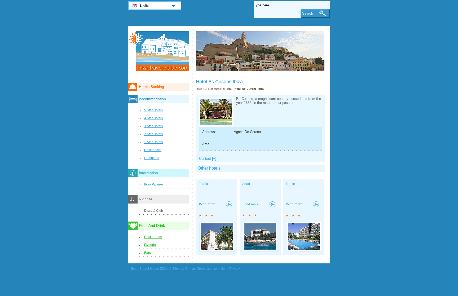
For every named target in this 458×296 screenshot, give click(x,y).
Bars (147, 253)
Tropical (291, 184)
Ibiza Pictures (154, 184)
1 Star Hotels (153, 142)
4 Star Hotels (153, 118)
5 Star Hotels (153, 110)
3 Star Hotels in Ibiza (218, 88)
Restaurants (153, 237)
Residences (152, 150)
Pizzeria (150, 245)
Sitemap (178, 269)
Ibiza (199, 88)
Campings (151, 158)
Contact (190, 269)
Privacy (234, 269)
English (144, 5)
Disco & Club (153, 211)
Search (307, 13)
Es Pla (203, 184)
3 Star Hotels (153, 126)
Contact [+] (207, 159)
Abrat (246, 184)
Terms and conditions (212, 269)
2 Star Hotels (153, 134)
